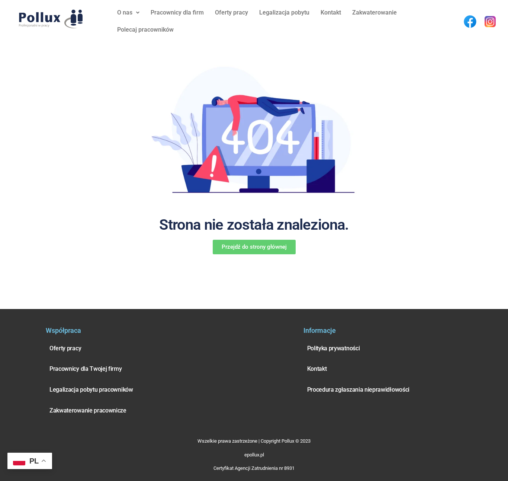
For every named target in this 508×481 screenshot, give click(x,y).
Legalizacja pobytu (284, 12)
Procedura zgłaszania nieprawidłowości (358, 389)
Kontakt (331, 12)
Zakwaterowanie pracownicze (87, 410)
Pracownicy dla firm (177, 12)
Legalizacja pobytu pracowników (91, 389)
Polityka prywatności (333, 348)
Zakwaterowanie (374, 12)
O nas (124, 12)
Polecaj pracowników (145, 29)
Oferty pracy (231, 12)
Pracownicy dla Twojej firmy (85, 368)
